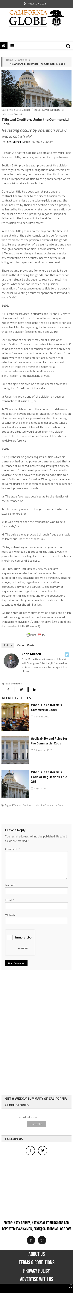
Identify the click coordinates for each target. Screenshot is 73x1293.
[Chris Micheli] (11, 660)
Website (10, 915)
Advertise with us (36, 1279)
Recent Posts (25, 645)
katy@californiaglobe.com (50, 1223)
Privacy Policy (36, 1271)
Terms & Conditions (36, 1262)
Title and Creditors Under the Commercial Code (38, 805)
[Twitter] (67, 654)
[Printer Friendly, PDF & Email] (36, 635)
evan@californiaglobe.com (52, 1229)
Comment (12, 849)
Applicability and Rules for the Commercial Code (49, 741)
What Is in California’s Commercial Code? (46, 707)
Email (9, 900)
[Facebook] (8, 689)
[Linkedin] (34, 689)
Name (10, 885)
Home (9, 60)
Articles (22, 60)
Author (7, 645)
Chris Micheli (13, 141)
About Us (36, 1254)
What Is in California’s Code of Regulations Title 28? (49, 777)
